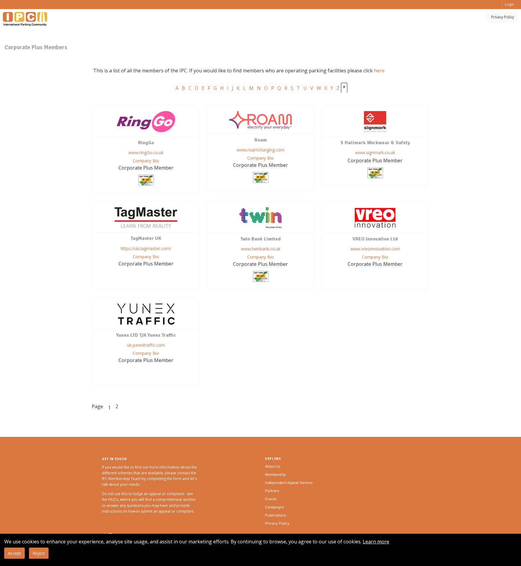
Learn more (376, 541)
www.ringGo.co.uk (145, 152)
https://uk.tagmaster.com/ (146, 248)
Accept (14, 553)
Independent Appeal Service (289, 482)
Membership (275, 474)
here (379, 70)
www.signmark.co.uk (375, 152)
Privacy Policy (502, 17)
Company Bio (146, 161)
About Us (272, 466)
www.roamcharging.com (260, 150)
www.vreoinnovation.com (375, 249)
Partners (272, 490)
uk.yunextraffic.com (146, 345)
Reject (39, 553)
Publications (275, 515)
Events (270, 499)
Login (509, 4)
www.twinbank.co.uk (260, 249)
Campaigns (274, 507)
